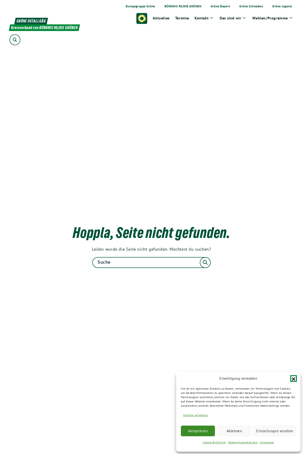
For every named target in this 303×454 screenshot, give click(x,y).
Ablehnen (234, 431)
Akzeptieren (198, 431)
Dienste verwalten (195, 415)
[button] (293, 378)
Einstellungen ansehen (274, 431)
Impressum (267, 442)
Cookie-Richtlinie (214, 442)
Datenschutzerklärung (242, 442)
